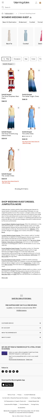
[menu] (3, 2)
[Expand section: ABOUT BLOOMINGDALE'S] (21, 332)
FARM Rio (32, 229)
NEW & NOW (9, 13)
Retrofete (4, 274)
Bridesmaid (22, 22)
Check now (29, 359)
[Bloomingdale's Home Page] (21, 2)
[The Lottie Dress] (31, 117)
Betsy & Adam (8, 264)
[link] (11, 97)
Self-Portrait (34, 255)
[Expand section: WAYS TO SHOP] (21, 337)
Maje (15, 274)
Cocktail (32, 22)
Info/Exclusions (21, 310)
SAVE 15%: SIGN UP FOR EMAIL (21, 298)
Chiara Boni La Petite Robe (14, 242)
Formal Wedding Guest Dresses (11, 248)
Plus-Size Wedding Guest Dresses (11, 259)
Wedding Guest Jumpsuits (9, 269)
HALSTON (25, 272)
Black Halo (17, 272)
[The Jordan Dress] (11, 159)
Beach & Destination (9, 22)
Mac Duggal (5, 256)
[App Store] (8, 385)
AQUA (16, 230)
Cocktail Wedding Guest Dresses (11, 235)
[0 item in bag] (40, 2)
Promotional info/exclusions (17, 359)
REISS (8, 274)
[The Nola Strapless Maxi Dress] (11, 80)
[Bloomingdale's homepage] (3, 13)
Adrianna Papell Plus (31, 264)
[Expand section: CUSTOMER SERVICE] (21, 323)
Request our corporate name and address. (21, 412)
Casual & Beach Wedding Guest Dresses (13, 224)
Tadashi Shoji (27, 263)
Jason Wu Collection (24, 255)
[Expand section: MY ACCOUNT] (21, 328)
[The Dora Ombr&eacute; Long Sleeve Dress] (11, 117)
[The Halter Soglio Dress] (31, 80)
